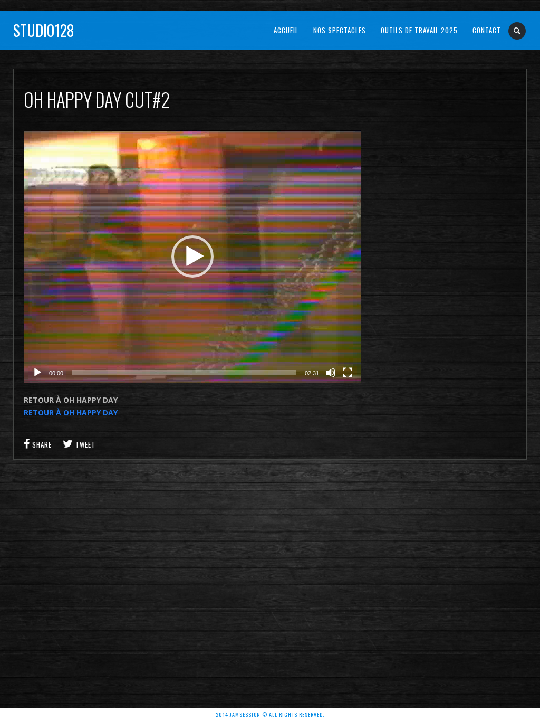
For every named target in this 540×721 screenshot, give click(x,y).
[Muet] (330, 372)
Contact (486, 30)
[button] (192, 256)
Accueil (286, 30)
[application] (192, 256)
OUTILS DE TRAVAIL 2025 (419, 30)
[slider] (184, 372)
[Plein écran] (347, 372)
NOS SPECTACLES (339, 30)
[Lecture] (37, 372)
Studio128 (43, 30)
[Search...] (517, 31)
